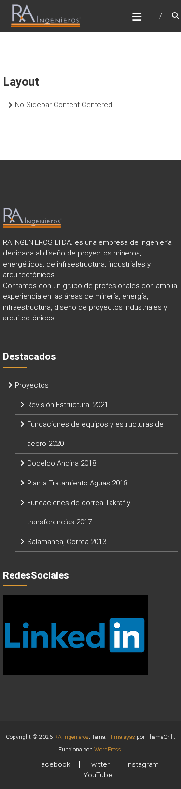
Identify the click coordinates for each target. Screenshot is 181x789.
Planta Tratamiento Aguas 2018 (77, 483)
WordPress (107, 749)
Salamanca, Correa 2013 (66, 541)
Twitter (98, 764)
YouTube (98, 775)
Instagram (142, 764)
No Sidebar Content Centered (63, 105)
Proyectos (32, 385)
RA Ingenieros (71, 737)
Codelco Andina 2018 (61, 463)
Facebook (53, 764)
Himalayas (121, 737)
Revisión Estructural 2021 (67, 404)
